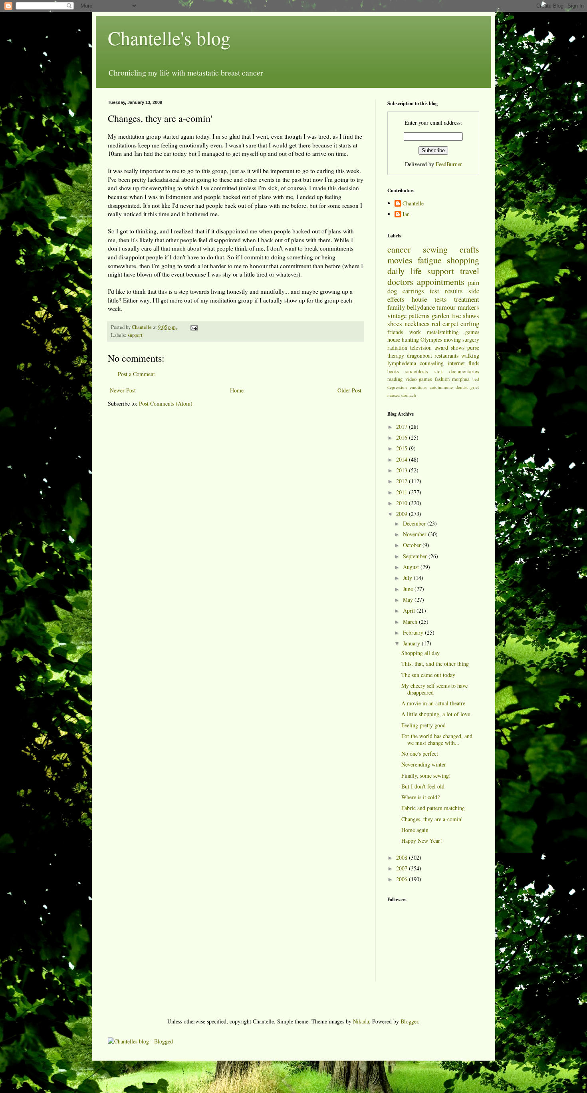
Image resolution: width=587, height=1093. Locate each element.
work (415, 332)
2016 (402, 437)
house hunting (403, 339)
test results (446, 290)
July (408, 577)
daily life (404, 271)
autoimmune (441, 387)
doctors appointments (425, 281)
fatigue (430, 260)
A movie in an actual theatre (433, 703)
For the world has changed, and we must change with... (436, 739)
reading (395, 379)
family (396, 307)
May (408, 599)
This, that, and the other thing (435, 663)
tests (440, 299)
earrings (413, 290)
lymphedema (401, 363)
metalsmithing (443, 332)
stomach (408, 395)
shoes (394, 323)
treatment (466, 299)
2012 (402, 481)
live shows (465, 315)
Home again (414, 830)
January (412, 643)
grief (474, 387)
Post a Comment (136, 374)
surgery (470, 339)
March (411, 621)
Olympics (431, 339)
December (415, 523)
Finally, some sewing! (426, 775)
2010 (402, 503)
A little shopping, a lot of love (435, 714)
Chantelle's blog (169, 37)
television (421, 347)
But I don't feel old (422, 786)
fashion (442, 379)
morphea (461, 379)
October (412, 545)
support (135, 335)
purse (473, 347)
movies (399, 260)
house (419, 299)
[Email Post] (193, 327)
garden (440, 315)
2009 (402, 514)
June (408, 589)
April (409, 610)
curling (469, 323)
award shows (449, 347)
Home (237, 390)
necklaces (417, 323)
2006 (402, 879)
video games (418, 379)
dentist (462, 387)
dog (392, 290)
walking (470, 355)
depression (397, 387)
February (414, 632)
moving (452, 339)
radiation (397, 347)
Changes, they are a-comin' (431, 819)
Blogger (409, 1021)
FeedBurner (449, 164)
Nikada (361, 1021)
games (472, 332)
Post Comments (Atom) (165, 403)
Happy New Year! (421, 840)
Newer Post (123, 390)
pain (473, 282)
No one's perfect (419, 753)
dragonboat (419, 355)
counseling (432, 363)
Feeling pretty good (423, 725)
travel (469, 271)
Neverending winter (423, 764)
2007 (402, 868)
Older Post (349, 390)
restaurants (446, 355)
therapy (395, 355)
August (411, 567)
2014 (402, 459)
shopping (463, 260)
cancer (399, 249)
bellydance (421, 307)
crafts (469, 249)
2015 (402, 448)
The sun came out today (428, 675)
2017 (402, 426)
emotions (418, 387)
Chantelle (413, 203)
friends (395, 332)
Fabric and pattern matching (433, 808)
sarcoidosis (416, 371)
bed (475, 379)
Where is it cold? (420, 797)
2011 (402, 492)
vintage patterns (408, 315)
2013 (402, 470)
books (393, 371)
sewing (435, 249)
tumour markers (457, 307)
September (415, 556)
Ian (406, 214)
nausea (393, 395)
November (415, 534)
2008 (402, 857)
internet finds (463, 363)
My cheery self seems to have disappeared (434, 689)
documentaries (464, 371)
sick (438, 371)
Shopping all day (420, 653)
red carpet (445, 323)
